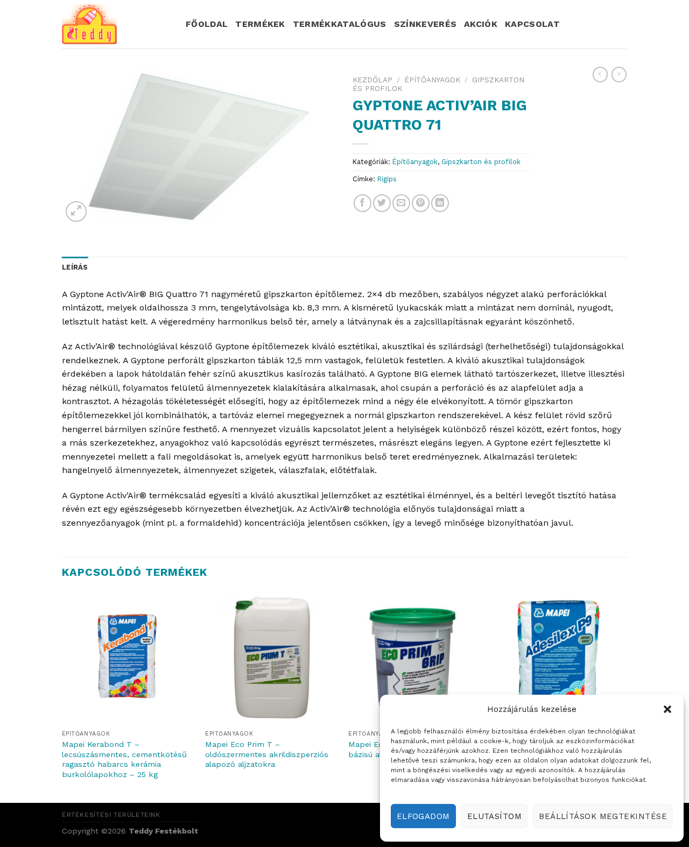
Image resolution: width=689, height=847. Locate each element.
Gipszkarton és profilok (481, 162)
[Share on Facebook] (362, 203)
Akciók (480, 24)
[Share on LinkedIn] (440, 203)
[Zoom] (76, 211)
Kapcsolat (532, 24)
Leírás (75, 267)
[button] (667, 709)
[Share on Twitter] (382, 203)
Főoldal (207, 24)
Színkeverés (425, 24)
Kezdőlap (372, 79)
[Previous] (62, 696)
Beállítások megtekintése (603, 816)
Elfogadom (423, 816)
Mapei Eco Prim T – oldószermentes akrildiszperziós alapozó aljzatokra (266, 754)
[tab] (75, 267)
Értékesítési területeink (111, 814)
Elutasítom (494, 816)
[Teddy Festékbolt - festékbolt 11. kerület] (116, 24)
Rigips (387, 179)
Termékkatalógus (339, 24)
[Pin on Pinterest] (421, 203)
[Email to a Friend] (401, 203)
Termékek (260, 24)
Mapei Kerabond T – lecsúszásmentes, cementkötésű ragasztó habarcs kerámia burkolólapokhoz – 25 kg (124, 759)
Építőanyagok (432, 79)
